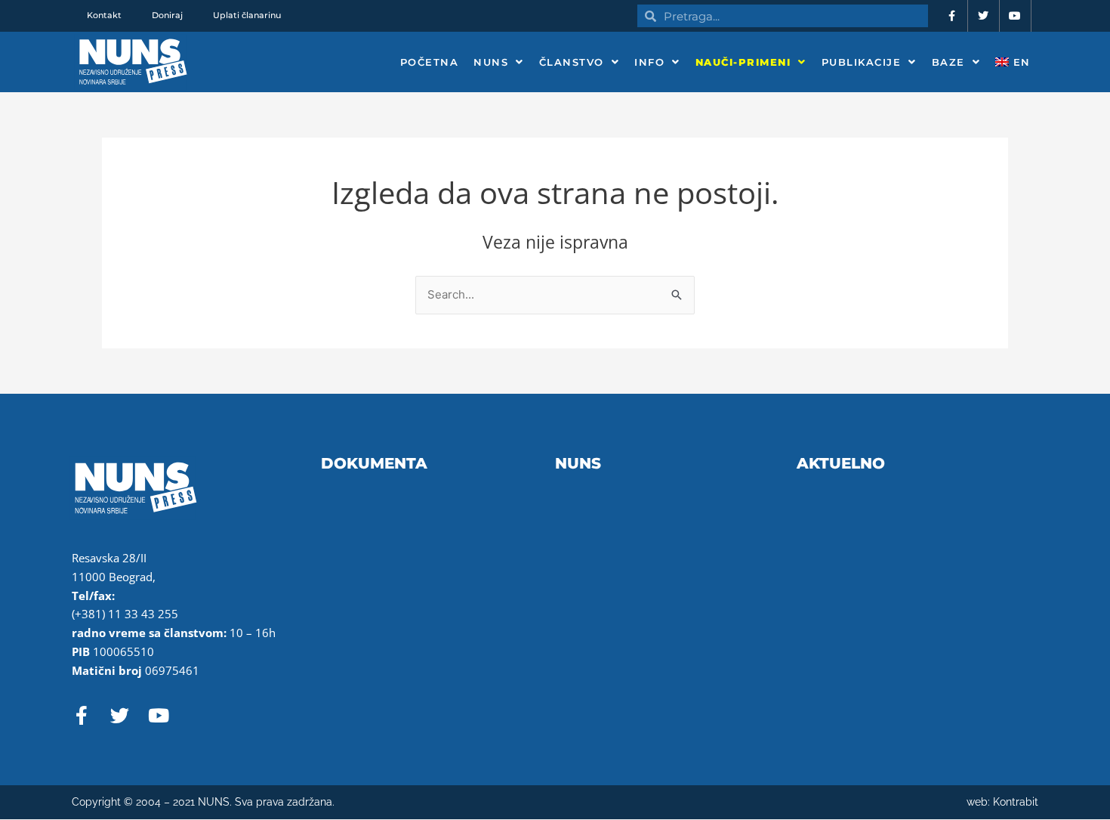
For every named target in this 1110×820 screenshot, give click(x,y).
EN (1020, 62)
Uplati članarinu (247, 15)
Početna (429, 62)
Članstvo (571, 62)
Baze (948, 62)
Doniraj (167, 15)
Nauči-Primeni (743, 62)
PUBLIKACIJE (862, 62)
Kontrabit (1015, 802)
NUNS (490, 62)
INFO (649, 62)
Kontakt (104, 15)
